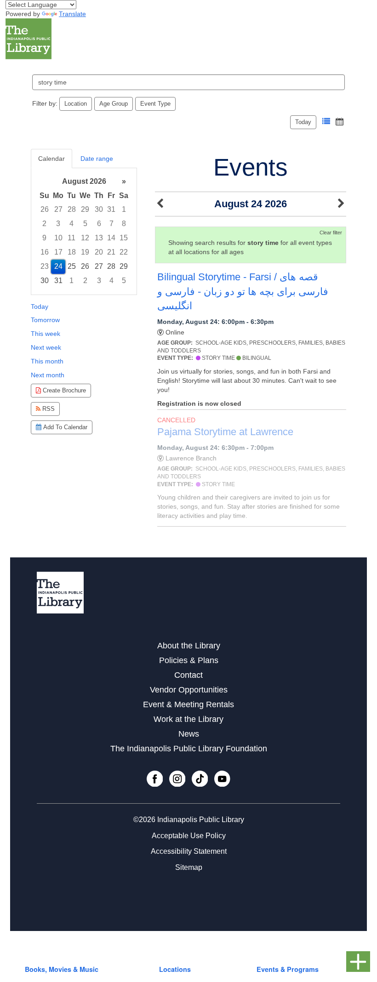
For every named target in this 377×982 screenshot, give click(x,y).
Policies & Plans (188, 660)
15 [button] (124, 238)
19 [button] (85, 252)
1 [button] (124, 209)
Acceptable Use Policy (189, 836)
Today (303, 122)
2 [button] (44, 223)
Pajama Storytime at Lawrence (225, 431)
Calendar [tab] (51, 158)
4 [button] (71, 223)
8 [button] (124, 223)
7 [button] (111, 223)
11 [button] (71, 238)
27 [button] (58, 209)
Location (75, 103)
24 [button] (58, 266)
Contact (188, 675)
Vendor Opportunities (189, 689)
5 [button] (85, 223)
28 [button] (72, 209)
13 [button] (99, 238)
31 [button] (111, 209)
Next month (47, 375)
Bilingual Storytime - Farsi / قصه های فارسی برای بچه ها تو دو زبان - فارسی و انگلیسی (242, 291)
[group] (84, 231)
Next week (46, 347)
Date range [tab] (96, 158)
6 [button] (99, 223)
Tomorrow (45, 320)
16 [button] (44, 252)
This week (45, 333)
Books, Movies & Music (61, 969)
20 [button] (99, 252)
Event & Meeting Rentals (188, 704)
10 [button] (58, 238)
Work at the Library (188, 719)
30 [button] (99, 209)
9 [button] (44, 238)
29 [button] (85, 209)
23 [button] (44, 266)
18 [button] (72, 252)
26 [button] (44, 209)
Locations (175, 969)
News (188, 733)
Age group (113, 103)
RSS (47, 408)
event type (155, 103)
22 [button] (124, 252)
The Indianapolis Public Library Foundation (188, 748)
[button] (326, 121)
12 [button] (85, 238)
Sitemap (188, 867)
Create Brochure (63, 390)
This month (47, 361)
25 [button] (72, 266)
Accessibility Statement (189, 851)
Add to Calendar (64, 427)
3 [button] (58, 223)
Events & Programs (288, 969)
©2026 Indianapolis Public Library (188, 819)
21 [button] (111, 252)
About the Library (188, 645)
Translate (72, 13)
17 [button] (58, 252)
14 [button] (111, 238)
